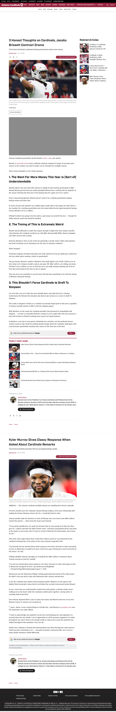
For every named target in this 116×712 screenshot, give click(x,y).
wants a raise (47, 158)
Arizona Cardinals (15, 112)
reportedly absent (22, 163)
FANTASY (62, 5)
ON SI (8, 1)
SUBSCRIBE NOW (58, 1)
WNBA (54, 5)
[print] (20, 415)
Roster (56, 9)
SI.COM (3, 1)
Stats (60, 9)
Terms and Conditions (71, 696)
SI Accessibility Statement (92, 696)
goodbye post (66, 607)
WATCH (100, 5)
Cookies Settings (21, 698)
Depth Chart (67, 9)
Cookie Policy (37, 696)
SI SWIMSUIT (15, 1)
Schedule (50, 9)
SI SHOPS (40, 1)
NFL (25, 5)
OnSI (44, 9)
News (16, 424)
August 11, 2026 (40, 569)
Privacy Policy (20, 696)
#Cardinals (41, 557)
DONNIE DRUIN (22, 397)
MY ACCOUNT (48, 1)
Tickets (74, 9)
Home (40, 9)
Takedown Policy (53, 696)
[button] (71, 5)
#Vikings (12, 557)
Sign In (112, 5)
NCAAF (48, 5)
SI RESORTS (32, 1)
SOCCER (32, 5)
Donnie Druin (12, 53)
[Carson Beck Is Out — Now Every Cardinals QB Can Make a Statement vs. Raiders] (93, 69)
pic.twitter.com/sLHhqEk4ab (44, 566)
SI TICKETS (24, 1)
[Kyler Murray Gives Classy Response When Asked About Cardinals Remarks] (93, 80)
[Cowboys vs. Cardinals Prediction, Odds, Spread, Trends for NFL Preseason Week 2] (93, 48)
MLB (42, 5)
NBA (38, 5)
